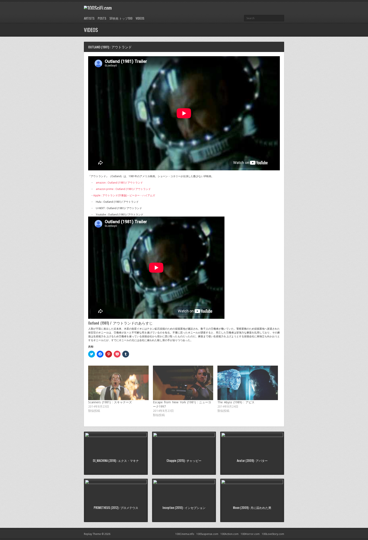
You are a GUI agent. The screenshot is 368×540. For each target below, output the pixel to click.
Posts (102, 18)
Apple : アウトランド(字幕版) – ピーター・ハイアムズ (124, 195)
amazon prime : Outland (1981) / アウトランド (123, 189)
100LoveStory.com (273, 534)
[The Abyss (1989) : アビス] (247, 383)
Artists (89, 18)
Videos (140, 18)
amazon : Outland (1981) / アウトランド (119, 182)
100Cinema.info (184, 534)
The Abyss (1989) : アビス (235, 402)
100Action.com (229, 534)
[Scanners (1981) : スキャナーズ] (118, 383)
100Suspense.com (207, 534)
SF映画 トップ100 (120, 18)
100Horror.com (250, 534)
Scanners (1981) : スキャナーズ (110, 402)
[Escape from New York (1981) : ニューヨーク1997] (183, 383)
